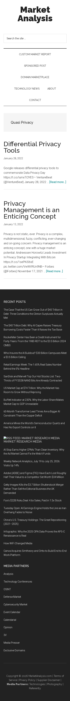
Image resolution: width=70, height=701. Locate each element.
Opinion (8, 627)
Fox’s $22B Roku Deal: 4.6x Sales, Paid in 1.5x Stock (33, 500)
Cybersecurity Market (15, 604)
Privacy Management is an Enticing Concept (32, 210)
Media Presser (12, 642)
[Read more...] (57, 182)
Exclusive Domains (14, 650)
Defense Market (12, 596)
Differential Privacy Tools (32, 147)
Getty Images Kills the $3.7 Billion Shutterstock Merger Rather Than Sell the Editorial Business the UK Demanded (34, 488)
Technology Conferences (18, 581)
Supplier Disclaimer (48, 680)
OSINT (7, 589)
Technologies (37, 684)
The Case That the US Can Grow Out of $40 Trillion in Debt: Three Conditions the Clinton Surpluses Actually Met (33, 313)
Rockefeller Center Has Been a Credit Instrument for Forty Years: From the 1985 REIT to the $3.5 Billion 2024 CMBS (35, 341)
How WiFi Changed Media (18, 543)
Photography (54, 684)
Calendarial (10, 619)
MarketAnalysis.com (40, 676)
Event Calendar (12, 612)
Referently (35, 688)
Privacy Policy (27, 680)
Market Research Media (23, 441)
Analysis (8, 573)
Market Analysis (35, 14)
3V (5, 635)
